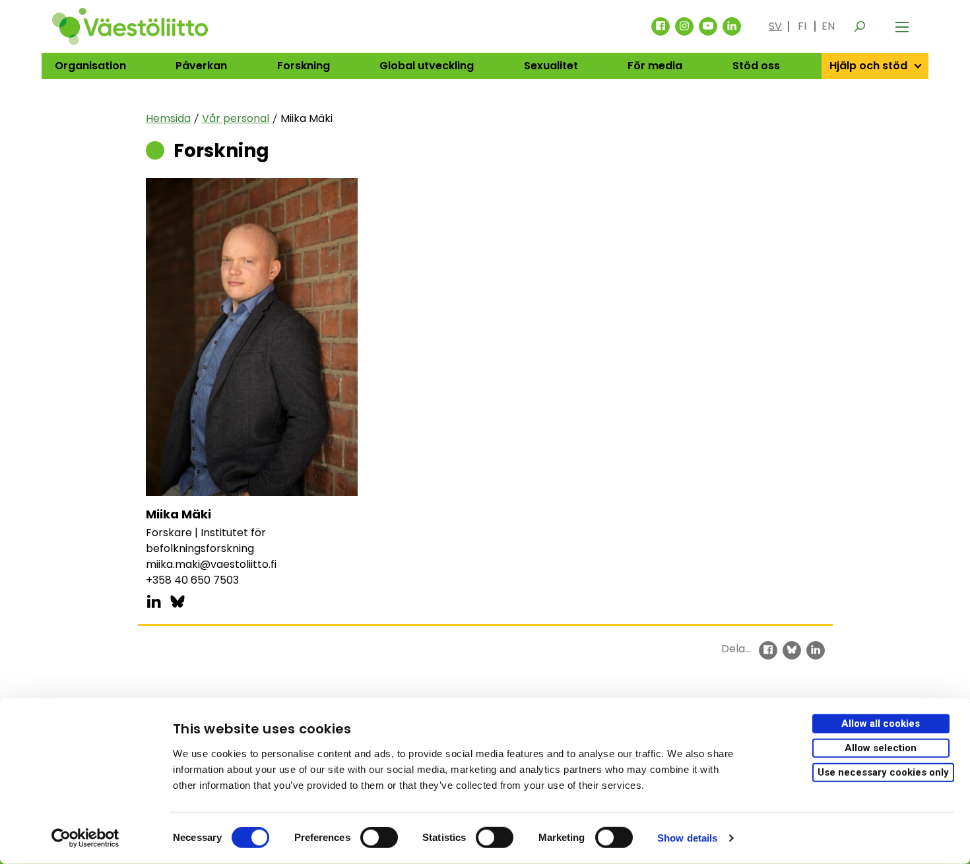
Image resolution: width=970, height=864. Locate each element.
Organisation (90, 65)
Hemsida (168, 118)
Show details (687, 838)
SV (775, 26)
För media (655, 65)
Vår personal (235, 118)
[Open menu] (902, 26)
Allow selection (881, 748)
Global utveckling (426, 65)
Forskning (303, 65)
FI (802, 26)
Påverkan (201, 65)
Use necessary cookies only (883, 772)
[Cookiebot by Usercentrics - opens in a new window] (85, 838)
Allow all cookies (880, 723)
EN (828, 26)
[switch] (379, 837)
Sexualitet (551, 65)
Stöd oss (756, 65)
